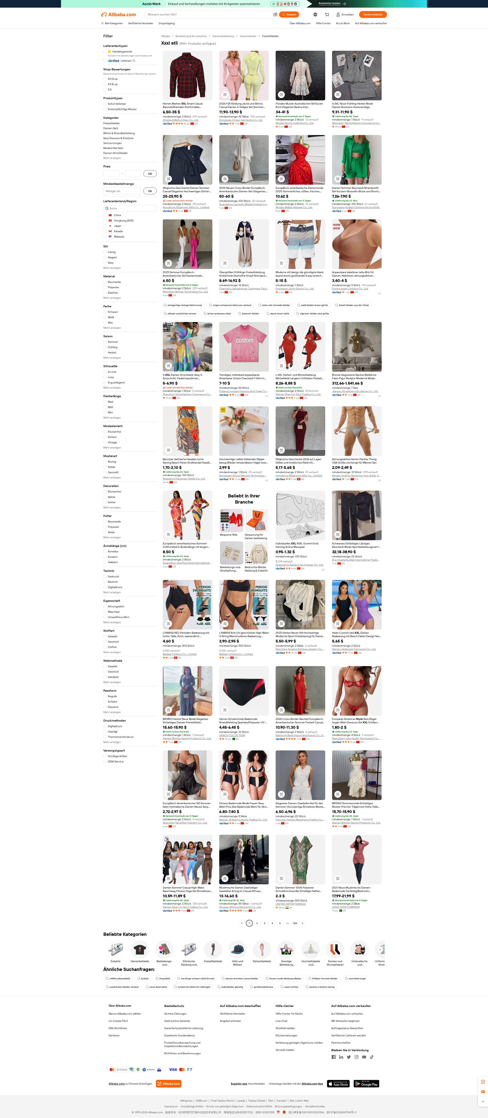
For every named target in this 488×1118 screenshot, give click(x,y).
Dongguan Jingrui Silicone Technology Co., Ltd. (244, 475)
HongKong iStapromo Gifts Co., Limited (186, 207)
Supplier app (239, 1083)
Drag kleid (164, 978)
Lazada (241, 1100)
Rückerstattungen (286, 1035)
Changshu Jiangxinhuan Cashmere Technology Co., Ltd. (244, 288)
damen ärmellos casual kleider (242, 978)
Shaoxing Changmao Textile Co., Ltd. (184, 478)
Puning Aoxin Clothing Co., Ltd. (350, 288)
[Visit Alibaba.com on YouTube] (364, 1057)
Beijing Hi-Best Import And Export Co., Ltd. (300, 735)
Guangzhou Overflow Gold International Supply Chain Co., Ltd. (187, 562)
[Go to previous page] (241, 923)
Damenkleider (248, 36)
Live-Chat (281, 1020)
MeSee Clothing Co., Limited (180, 654)
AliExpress (186, 1100)
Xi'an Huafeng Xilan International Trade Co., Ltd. (357, 559)
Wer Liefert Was (299, 1100)
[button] (275, 14)
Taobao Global (256, 1100)
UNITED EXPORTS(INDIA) (291, 904)
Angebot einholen (230, 1020)
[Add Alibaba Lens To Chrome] (168, 1083)
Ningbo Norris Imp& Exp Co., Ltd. (295, 123)
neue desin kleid (158, 987)
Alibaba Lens (117, 1083)
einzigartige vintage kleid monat (185, 305)
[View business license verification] (278, 1112)
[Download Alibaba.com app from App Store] (338, 1083)
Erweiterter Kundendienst (179, 1035)
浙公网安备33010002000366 (306, 1112)
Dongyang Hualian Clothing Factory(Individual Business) (357, 207)
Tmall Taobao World (222, 1100)
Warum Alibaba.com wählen (125, 1013)
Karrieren (114, 1035)
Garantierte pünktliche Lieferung (183, 1028)
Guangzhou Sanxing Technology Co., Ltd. (299, 564)
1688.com (201, 1100)
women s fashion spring (322, 987)
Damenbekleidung (223, 36)
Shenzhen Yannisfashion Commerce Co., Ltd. (357, 123)
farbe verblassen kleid (219, 313)
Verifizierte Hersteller (232, 1013)
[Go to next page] (302, 923)
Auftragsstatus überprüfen (347, 1028)
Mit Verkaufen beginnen (345, 1020)
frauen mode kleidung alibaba (285, 978)
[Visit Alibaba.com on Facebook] (333, 1057)
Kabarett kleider (250, 313)
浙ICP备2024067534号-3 (341, 1112)
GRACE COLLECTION (232, 735)
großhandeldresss (263, 987)
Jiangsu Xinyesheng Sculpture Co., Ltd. (355, 391)
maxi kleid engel (357, 978)
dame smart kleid (279, 313)
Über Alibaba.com (120, 1005)
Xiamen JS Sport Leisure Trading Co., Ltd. (243, 819)
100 (295, 923)
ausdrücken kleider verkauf (124, 987)
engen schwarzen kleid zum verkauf (232, 305)
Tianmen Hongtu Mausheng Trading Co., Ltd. (300, 819)
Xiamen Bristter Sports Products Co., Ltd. (187, 738)
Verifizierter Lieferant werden (348, 1035)
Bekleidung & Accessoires (191, 36)
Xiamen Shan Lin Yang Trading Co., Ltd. (298, 394)
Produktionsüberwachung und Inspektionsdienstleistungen (182, 1044)
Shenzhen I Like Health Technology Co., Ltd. (357, 738)
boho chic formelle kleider (276, 305)
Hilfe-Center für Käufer (289, 1013)
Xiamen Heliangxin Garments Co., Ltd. (354, 649)
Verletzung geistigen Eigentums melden (299, 1042)
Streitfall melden (285, 1028)
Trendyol (281, 1100)
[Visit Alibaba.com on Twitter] (349, 1057)
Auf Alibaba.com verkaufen (347, 1013)
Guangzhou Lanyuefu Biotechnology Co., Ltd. (244, 204)
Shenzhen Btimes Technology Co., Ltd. (185, 291)
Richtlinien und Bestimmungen (182, 1053)
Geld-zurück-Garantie (177, 1020)
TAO (270, 1100)
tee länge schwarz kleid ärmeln (197, 978)
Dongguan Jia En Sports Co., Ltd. (295, 288)
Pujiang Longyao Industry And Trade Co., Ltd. (244, 391)
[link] (483, 1082)
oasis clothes (291, 987)
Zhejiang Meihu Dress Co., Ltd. (181, 120)
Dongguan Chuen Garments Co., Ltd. (241, 120)
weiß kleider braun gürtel (314, 305)
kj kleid (144, 978)
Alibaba (165, 36)
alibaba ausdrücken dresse (182, 313)
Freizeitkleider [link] (270, 36)
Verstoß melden (285, 1049)
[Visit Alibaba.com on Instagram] (356, 1057)
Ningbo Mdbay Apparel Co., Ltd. (294, 207)
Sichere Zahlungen (175, 1013)
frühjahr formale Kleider (325, 978)
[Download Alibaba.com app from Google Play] (366, 1083)
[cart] (328, 15)
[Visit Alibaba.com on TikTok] (371, 1057)
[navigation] (130, 480)
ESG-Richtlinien (118, 1028)
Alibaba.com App (312, 1083)
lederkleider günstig (232, 987)
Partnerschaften (341, 1042)
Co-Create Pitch (118, 1020)
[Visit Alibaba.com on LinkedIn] (341, 1057)
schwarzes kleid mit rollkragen (194, 987)
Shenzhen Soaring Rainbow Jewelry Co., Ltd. (300, 649)
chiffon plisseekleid (120, 978)
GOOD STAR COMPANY (346, 907)
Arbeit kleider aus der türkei (354, 305)
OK (150, 173)
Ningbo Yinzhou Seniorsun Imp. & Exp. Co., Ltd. (357, 475)
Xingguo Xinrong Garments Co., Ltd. (240, 907)
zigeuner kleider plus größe (314, 313)
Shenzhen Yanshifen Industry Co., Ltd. (185, 822)
